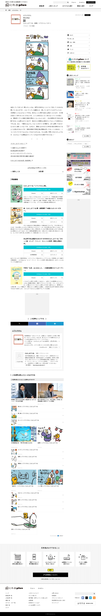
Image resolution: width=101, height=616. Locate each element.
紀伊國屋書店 (33, 222)
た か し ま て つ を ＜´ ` (18, 143)
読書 (9, 10)
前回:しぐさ (16, 171)
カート (74, 2)
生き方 (71, 35)
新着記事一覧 (9, 595)
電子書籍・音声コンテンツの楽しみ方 (38, 598)
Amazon (33, 193)
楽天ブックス (53, 193)
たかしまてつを (29, 353)
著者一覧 (8, 605)
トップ (7, 593)
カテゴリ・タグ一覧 (10, 602)
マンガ (25, 26)
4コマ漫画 (32, 26)
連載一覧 (8, 600)
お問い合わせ (55, 593)
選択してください (53, 347)
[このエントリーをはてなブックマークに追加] (90, 598)
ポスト (88, 15)
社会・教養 (72, 42)
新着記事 (41, 6)
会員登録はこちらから (51, 574)
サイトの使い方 (32, 595)
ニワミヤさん (15, 10)
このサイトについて (34, 593)
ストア (91, 6)
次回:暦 (41, 171)
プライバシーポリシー (57, 598)
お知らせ (72, 53)
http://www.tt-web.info (38, 365)
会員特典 (31, 600)
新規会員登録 (91, 2)
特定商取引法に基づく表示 (58, 600)
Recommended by (53, 535)
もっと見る (86, 136)
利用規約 (54, 595)
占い (86, 143)
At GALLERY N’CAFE (17, 150)
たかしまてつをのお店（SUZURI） (21, 160)
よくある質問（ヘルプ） (35, 605)
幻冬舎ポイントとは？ (34, 602)
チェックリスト (78, 143)
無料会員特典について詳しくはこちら (50, 579)
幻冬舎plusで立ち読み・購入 (44, 189)
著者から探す (81, 6)
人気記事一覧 (9, 598)
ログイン (83, 2)
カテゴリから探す (67, 6)
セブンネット (53, 222)
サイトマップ (55, 602)
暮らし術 (72, 38)
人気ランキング (53, 6)
